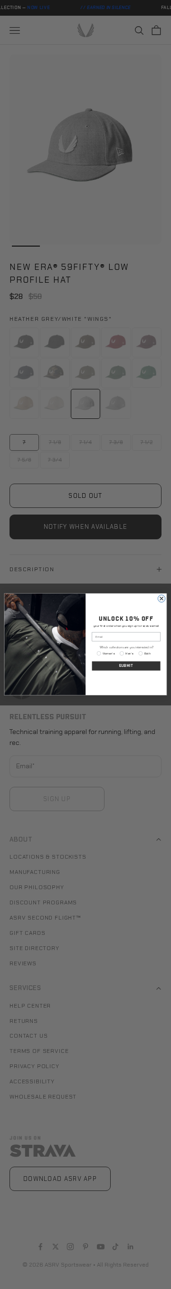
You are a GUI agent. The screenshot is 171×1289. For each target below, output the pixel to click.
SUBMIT (126, 666)
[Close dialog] (161, 598)
